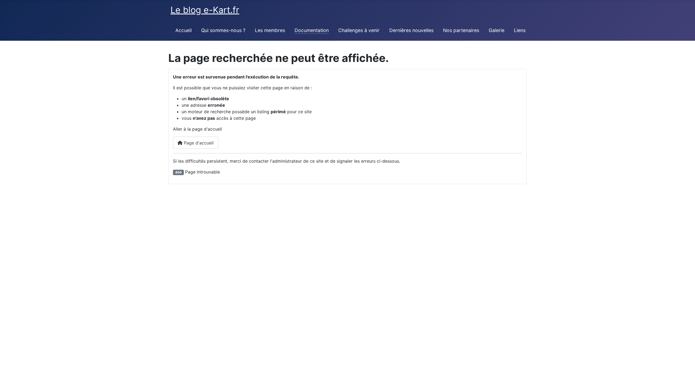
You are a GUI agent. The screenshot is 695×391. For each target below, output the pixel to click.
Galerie (496, 30)
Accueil (183, 30)
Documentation (312, 30)
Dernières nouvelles (411, 30)
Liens (520, 30)
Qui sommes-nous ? (223, 30)
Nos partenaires (461, 30)
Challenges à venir (359, 30)
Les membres (270, 30)
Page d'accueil (198, 143)
